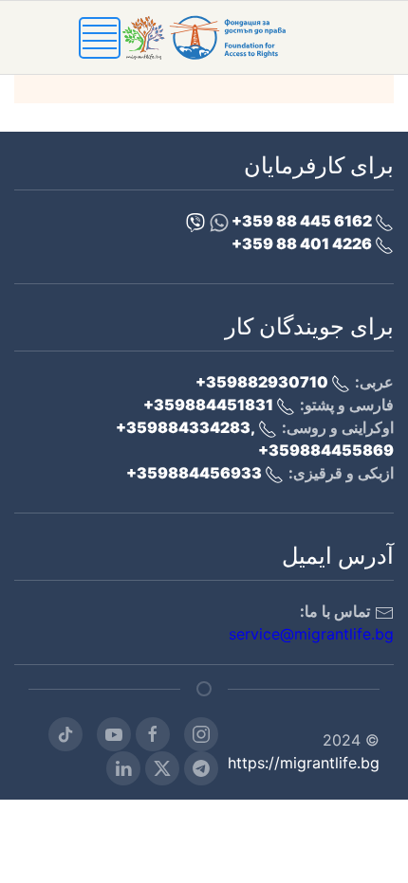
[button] (100, 36)
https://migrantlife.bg (304, 762)
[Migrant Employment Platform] (225, 36)
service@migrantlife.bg (311, 633)
